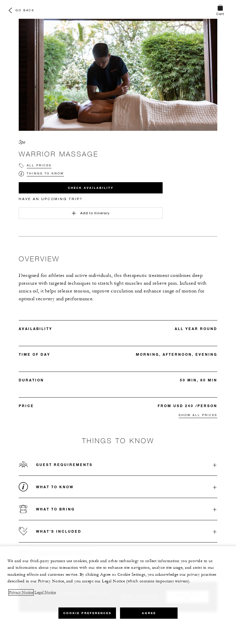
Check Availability (91, 188)
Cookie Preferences (87, 613)
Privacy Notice (21, 592)
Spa (22, 142)
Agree (149, 613)
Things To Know (45, 173)
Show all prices (198, 415)
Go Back (25, 10)
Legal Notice (45, 592)
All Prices (39, 165)
